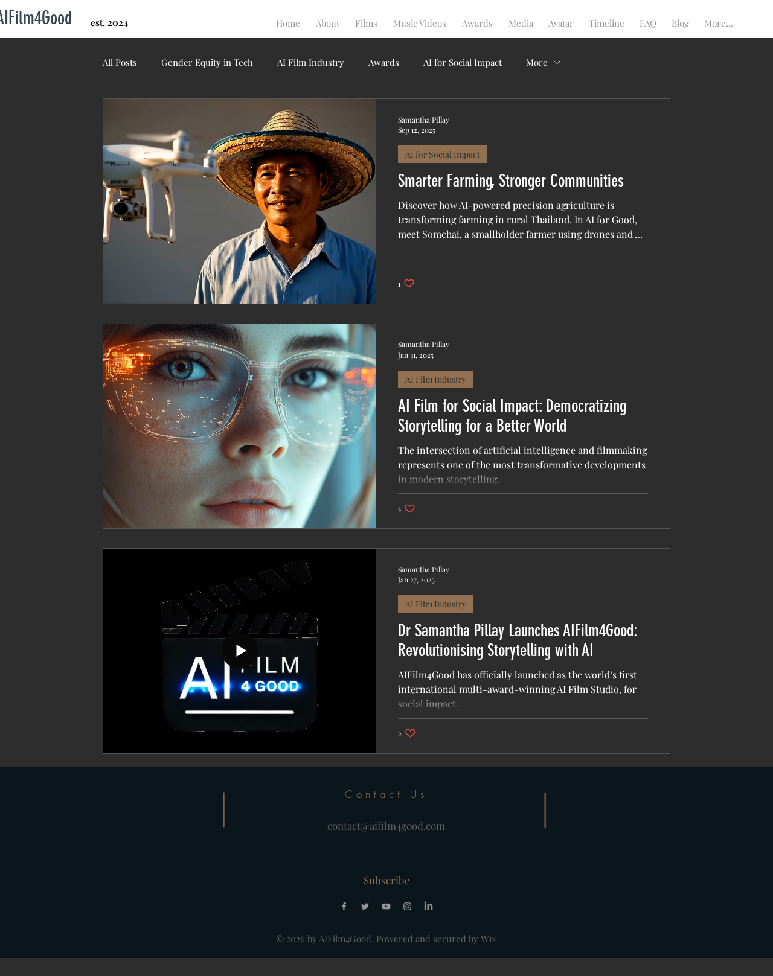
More (537, 62)
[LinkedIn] (428, 906)
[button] (387, 880)
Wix (488, 939)
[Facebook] (344, 906)
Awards (383, 62)
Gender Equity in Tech (207, 62)
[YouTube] (386, 906)
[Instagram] (407, 906)
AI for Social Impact (462, 62)
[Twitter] (365, 906)
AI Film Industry (310, 62)
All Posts (120, 62)
